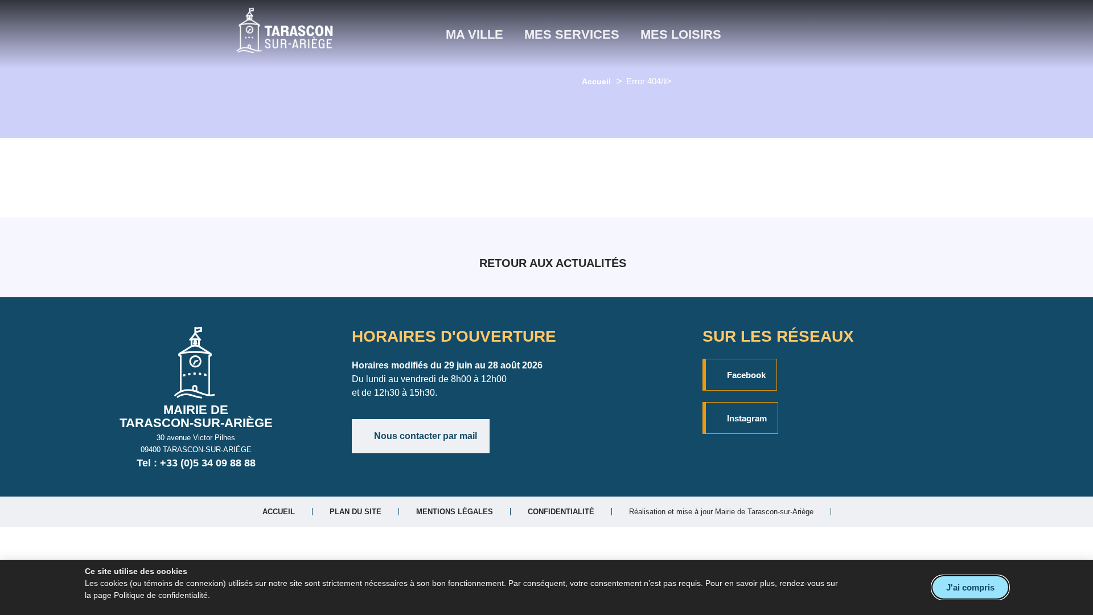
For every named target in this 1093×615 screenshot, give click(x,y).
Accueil (596, 81)
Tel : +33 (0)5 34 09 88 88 (196, 463)
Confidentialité (561, 511)
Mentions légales (454, 511)
